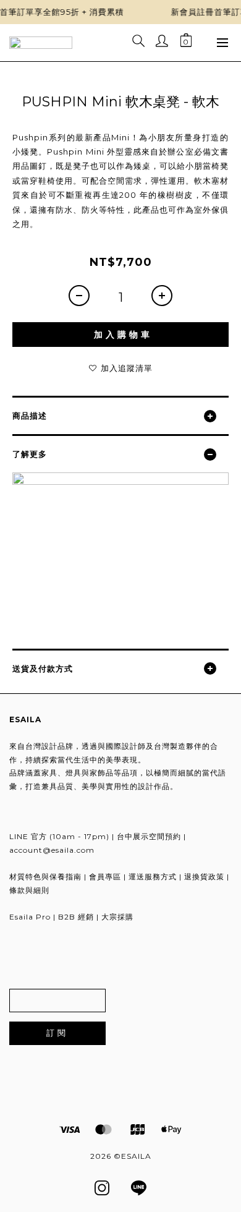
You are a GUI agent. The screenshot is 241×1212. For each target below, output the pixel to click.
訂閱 (57, 1033)
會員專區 (105, 876)
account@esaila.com (52, 850)
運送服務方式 (153, 876)
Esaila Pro (30, 916)
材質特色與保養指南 (45, 876)
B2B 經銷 (76, 916)
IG (102, 1187)
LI (140, 1187)
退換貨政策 (204, 876)
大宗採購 (117, 916)
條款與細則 (29, 890)
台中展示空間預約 (149, 836)
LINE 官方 (28, 836)
